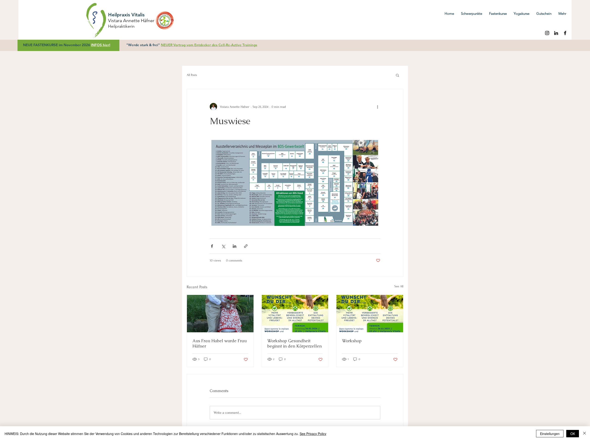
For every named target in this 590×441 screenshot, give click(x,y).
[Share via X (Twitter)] (223, 246)
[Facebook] (565, 33)
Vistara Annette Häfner (131, 20)
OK (572, 433)
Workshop (352, 340)
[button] (397, 75)
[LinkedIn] (556, 33)
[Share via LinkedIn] (234, 246)
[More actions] (377, 106)
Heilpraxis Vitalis (126, 15)
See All (398, 286)
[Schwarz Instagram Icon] (547, 33)
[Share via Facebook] (212, 246)
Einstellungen (550, 433)
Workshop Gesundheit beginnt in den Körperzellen (294, 343)
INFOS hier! (100, 45)
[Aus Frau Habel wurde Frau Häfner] (220, 313)
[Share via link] (246, 246)
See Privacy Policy (313, 433)
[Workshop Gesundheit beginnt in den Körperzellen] (295, 313)
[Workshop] (369, 313)
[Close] (584, 433)
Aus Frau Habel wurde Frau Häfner (219, 343)
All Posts (192, 75)
